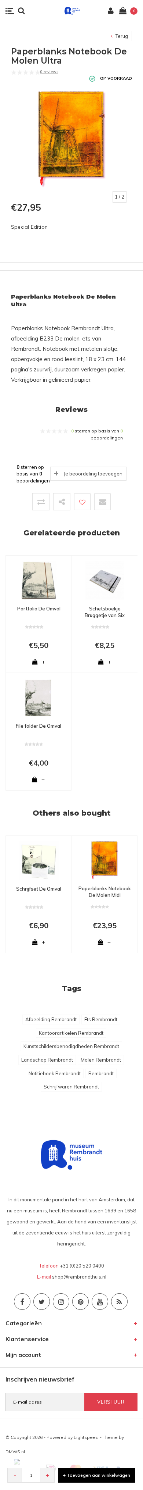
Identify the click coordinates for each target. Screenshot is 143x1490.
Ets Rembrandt (100, 1019)
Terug (121, 36)
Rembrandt (101, 1073)
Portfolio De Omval (38, 609)
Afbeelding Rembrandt (51, 1019)
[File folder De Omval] (38, 697)
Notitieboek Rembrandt (55, 1073)
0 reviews (49, 71)
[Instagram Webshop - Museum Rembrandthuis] (61, 1301)
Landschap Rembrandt (47, 1060)
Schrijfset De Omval (38, 889)
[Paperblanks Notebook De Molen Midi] (104, 860)
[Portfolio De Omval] (38, 580)
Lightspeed (86, 1437)
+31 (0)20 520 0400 (82, 1266)
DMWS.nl (15, 1451)
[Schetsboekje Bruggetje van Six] (104, 580)
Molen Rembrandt (101, 1060)
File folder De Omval (38, 726)
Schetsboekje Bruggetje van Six (105, 612)
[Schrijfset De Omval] (38, 860)
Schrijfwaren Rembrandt (71, 1087)
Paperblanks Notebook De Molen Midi (104, 891)
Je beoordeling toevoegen (93, 474)
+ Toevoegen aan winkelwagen (96, 1475)
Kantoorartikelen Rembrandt (71, 1033)
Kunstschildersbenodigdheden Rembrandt (71, 1046)
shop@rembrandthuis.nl (79, 1277)
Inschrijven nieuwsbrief (40, 1379)
